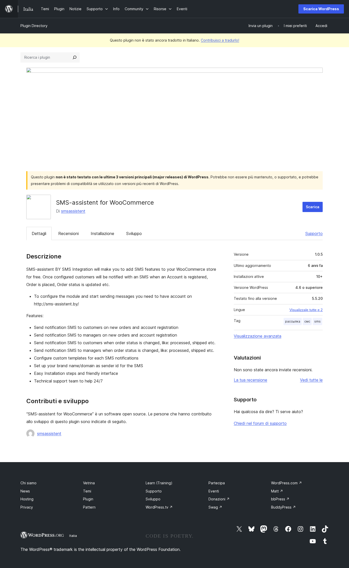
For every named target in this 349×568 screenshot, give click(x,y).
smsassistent (73, 211)
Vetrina (89, 483)
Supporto (314, 233)
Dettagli (39, 233)
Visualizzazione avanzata (257, 336)
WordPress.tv (159, 507)
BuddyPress (283, 507)
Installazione (102, 233)
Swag (215, 507)
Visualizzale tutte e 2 (306, 310)
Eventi (213, 491)
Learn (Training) (159, 483)
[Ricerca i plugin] (74, 57)
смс (307, 321)
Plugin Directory (34, 25)
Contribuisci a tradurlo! (220, 40)
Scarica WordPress (321, 9)
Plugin (88, 499)
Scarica (312, 207)
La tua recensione (250, 379)
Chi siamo (28, 483)
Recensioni (68, 233)
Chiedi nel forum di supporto (260, 423)
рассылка (292, 321)
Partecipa (216, 483)
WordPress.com (286, 483)
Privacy (26, 507)
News (25, 491)
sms (317, 321)
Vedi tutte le (311, 379)
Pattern (89, 507)
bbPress (280, 499)
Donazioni (219, 499)
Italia (73, 536)
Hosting (26, 499)
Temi (87, 491)
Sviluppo (134, 233)
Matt (277, 491)
